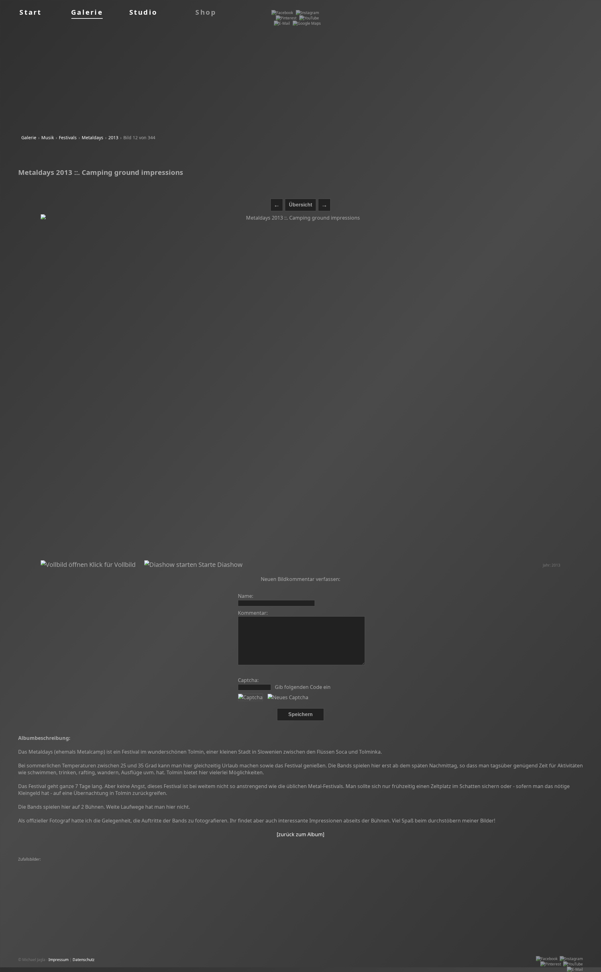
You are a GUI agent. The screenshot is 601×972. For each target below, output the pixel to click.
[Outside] (364, 880)
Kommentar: (253, 612)
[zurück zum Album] (300, 834)
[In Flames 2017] (459, 875)
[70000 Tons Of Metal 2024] (240, 880)
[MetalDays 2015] (309, 870)
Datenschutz (84, 959)
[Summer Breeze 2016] (90, 880)
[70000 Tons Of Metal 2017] (471, 870)
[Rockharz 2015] (511, 870)
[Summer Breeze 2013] (347, 870)
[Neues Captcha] (288, 697)
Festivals (68, 137)
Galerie (28, 137)
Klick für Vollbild (112, 564)
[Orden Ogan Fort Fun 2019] (160, 875)
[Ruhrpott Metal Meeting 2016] (436, 865)
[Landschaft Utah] (338, 880)
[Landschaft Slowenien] (141, 870)
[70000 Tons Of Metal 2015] (331, 865)
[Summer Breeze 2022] (40, 865)
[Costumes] (310, 880)
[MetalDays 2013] (35, 875)
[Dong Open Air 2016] (233, 870)
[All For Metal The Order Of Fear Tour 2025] (456, 880)
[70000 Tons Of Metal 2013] (190, 880)
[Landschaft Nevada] (273, 870)
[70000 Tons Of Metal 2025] (382, 865)
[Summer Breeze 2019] (83, 865)
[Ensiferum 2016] (282, 880)
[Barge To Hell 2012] (205, 875)
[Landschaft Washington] (164, 865)
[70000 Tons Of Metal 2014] (43, 870)
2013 (113, 137)
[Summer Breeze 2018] (340, 875)
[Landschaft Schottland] (91, 886)
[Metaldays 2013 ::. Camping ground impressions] (300, 387)
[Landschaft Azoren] (544, 875)
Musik (47, 137)
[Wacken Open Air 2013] (112, 875)
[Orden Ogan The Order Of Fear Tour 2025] (502, 865)
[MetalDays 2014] (289, 865)
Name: (245, 596)
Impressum (59, 959)
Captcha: (248, 680)
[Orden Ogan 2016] (123, 865)
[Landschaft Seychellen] (395, 880)
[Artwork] (121, 880)
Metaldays (92, 137)
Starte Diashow (220, 564)
